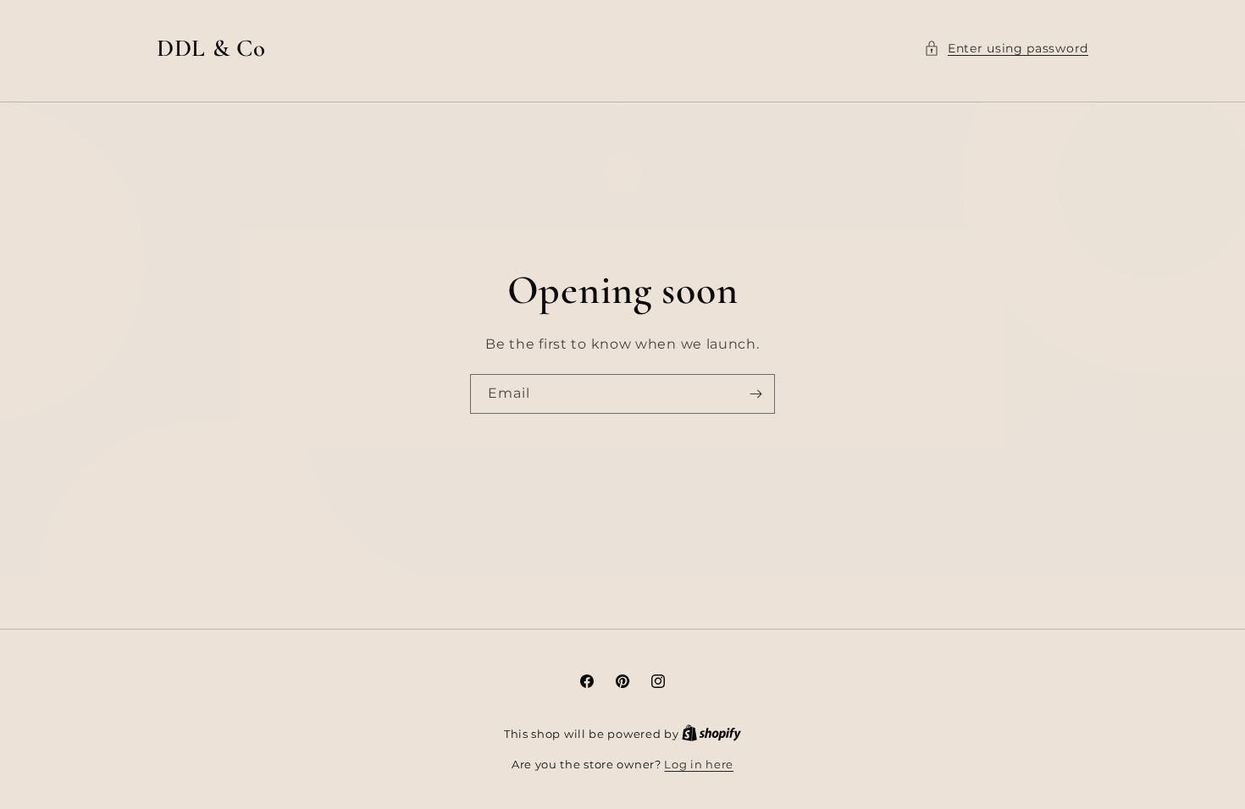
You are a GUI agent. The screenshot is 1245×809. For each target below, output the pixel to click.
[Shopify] (711, 733)
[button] (1006, 48)
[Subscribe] (755, 393)
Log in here (698, 764)
